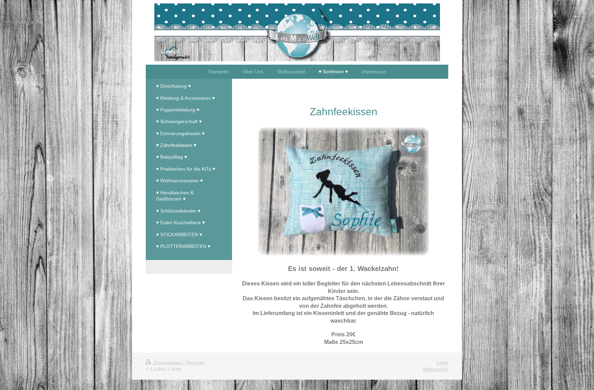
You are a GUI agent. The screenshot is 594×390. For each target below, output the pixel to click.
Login (442, 362)
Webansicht (435, 369)
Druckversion (167, 362)
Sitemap (195, 362)
